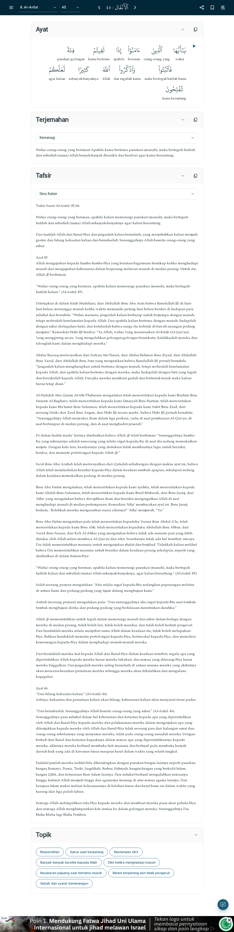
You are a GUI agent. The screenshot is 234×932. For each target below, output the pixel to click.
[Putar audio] (193, 46)
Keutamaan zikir (126, 852)
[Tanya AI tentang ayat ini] (223, 904)
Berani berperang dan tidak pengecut (141, 873)
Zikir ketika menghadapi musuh (132, 862)
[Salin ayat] (195, 29)
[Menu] (11, 7)
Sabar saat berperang (87, 852)
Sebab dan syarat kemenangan (64, 883)
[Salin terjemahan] (195, 120)
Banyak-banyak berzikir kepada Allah (68, 862)
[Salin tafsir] (195, 176)
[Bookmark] (212, 7)
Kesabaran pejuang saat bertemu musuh (71, 873)
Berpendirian (49, 852)
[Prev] (99, 7)
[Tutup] (229, 920)
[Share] (202, 7)
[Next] (135, 7)
